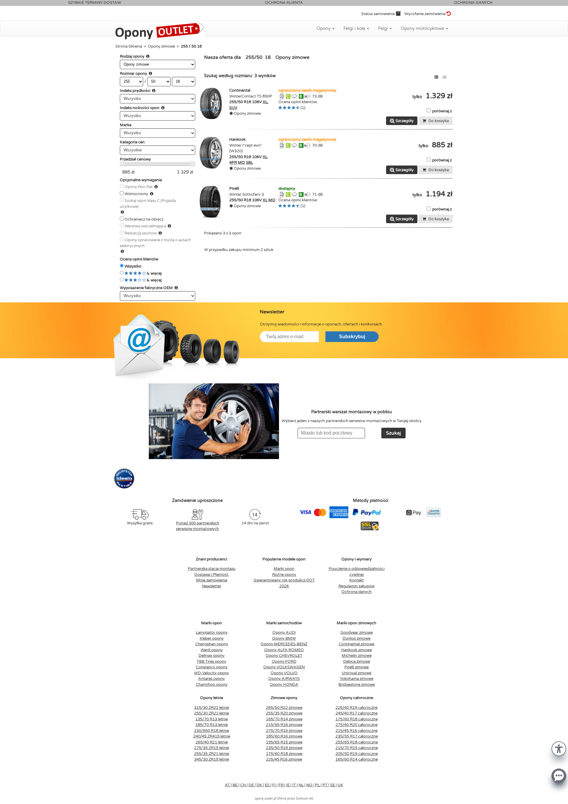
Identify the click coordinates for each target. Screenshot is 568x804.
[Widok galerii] (444, 77)
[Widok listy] (436, 77)
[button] (558, 748)
